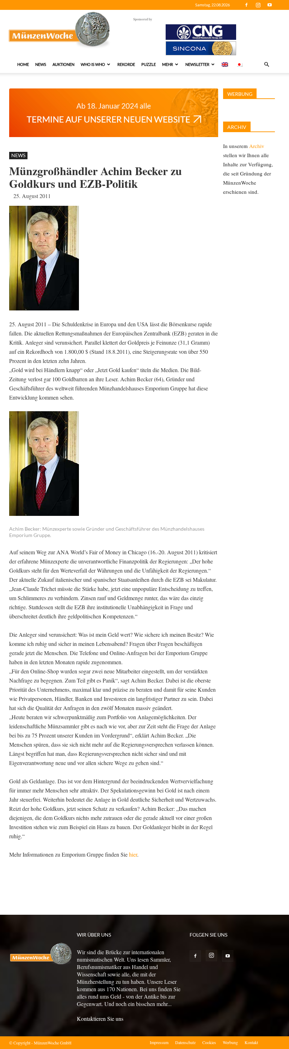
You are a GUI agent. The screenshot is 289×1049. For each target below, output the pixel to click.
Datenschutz (185, 1042)
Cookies (209, 1042)
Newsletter (197, 64)
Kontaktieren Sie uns (100, 1018)
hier (133, 854)
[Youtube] (269, 5)
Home (23, 64)
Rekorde (126, 64)
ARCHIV (236, 127)
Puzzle (148, 64)
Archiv (256, 145)
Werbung (230, 1042)
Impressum (159, 1042)
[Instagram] (258, 5)
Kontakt (251, 1042)
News (40, 64)
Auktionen (63, 64)
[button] (266, 64)
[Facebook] (246, 5)
